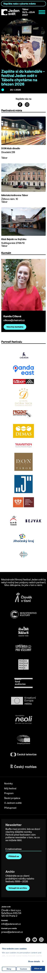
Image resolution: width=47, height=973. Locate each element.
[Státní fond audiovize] (23, 683)
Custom (23, 969)
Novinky (8, 783)
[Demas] (23, 431)
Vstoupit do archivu (17, 888)
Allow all (38, 968)
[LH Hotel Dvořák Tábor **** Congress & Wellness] (23, 397)
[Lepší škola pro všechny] (23, 647)
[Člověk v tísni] (23, 597)
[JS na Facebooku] (20, 104)
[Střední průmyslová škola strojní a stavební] (14, 520)
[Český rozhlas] (23, 766)
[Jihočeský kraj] (23, 538)
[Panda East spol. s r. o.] (23, 370)
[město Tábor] (23, 381)
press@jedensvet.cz (12, 932)
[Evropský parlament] (23, 739)
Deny (9, 969)
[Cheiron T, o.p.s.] (23, 355)
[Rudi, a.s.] (23, 415)
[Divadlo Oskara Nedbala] (23, 462)
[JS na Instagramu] (27, 104)
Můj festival (10, 788)
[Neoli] (23, 720)
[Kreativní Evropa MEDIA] (23, 700)
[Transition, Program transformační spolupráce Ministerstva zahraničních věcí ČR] (23, 445)
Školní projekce (12, 798)
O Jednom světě (13, 803)
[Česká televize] (23, 754)
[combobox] (23, 3)
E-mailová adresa (14, 845)
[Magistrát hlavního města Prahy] (23, 664)
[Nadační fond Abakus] (23, 631)
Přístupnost (10, 807)
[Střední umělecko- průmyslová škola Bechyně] (23, 502)
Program (9, 793)
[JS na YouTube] (35, 939)
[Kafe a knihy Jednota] (23, 484)
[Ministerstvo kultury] (23, 614)
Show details (34, 961)
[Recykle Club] (23, 554)
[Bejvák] (33, 520)
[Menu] (42, 12)
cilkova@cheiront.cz (14, 320)
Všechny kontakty (15, 327)
